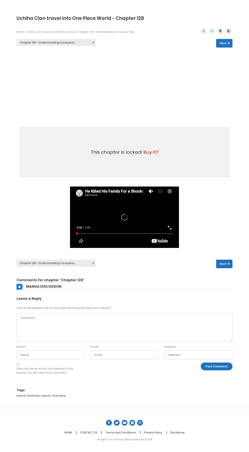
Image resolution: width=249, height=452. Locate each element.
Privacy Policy (153, 432)
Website (170, 347)
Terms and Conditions (120, 432)
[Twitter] (117, 423)
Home (20, 32)
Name (21, 347)
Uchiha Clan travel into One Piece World (51, 32)
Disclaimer (177, 432)
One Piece (59, 396)
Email (94, 347)
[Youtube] (124, 423)
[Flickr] (132, 423)
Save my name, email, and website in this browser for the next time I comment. (45, 371)
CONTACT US (88, 432)
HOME (68, 432)
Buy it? (151, 152)
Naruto (46, 396)
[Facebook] (109, 423)
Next (223, 43)
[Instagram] (140, 423)
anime (21, 396)
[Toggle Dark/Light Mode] (228, 31)
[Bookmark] (220, 31)
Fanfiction (33, 396)
